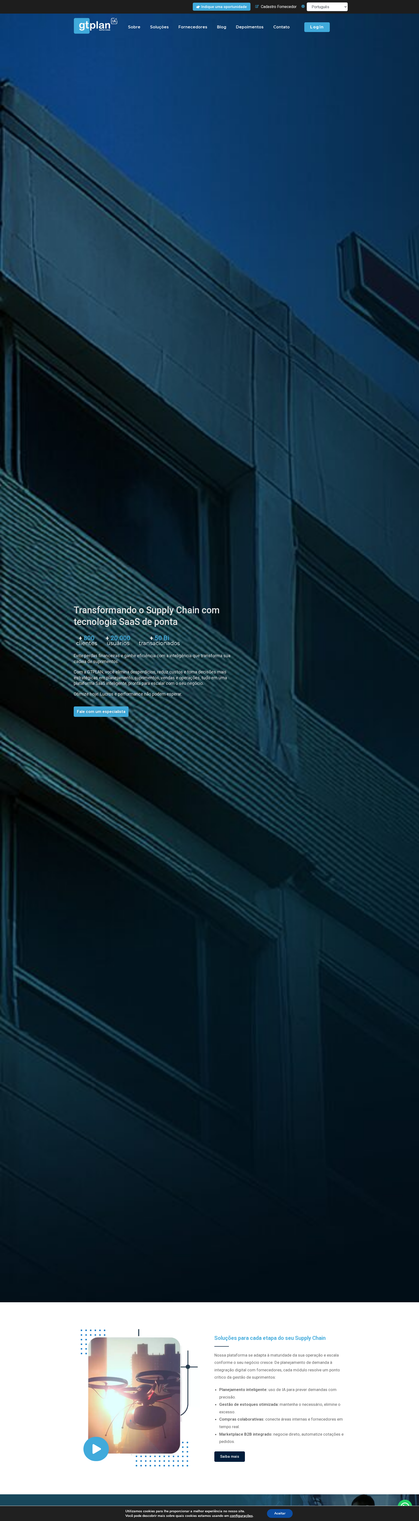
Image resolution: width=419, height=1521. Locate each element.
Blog (221, 27)
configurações (241, 1515)
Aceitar (279, 1513)
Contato (281, 27)
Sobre (134, 27)
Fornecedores (192, 27)
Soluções (159, 27)
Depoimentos (250, 27)
